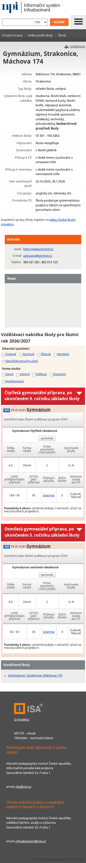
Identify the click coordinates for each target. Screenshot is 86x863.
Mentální (63, 354)
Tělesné (46, 354)
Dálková (41, 374)
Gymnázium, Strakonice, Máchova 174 (35, 675)
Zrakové (10, 354)
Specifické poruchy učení (21, 361)
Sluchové (28, 354)
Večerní (25, 374)
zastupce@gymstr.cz (37, 255)
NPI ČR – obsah (25, 733)
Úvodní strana (12, 35)
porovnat (47, 438)
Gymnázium (39, 409)
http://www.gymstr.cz (38, 249)
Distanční (59, 374)
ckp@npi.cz (23, 786)
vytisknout (77, 46)
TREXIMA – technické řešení (33, 738)
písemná (48, 495)
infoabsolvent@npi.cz (30, 841)
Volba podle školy (40, 35)
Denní (9, 374)
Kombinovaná (14, 381)
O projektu (21, 719)
